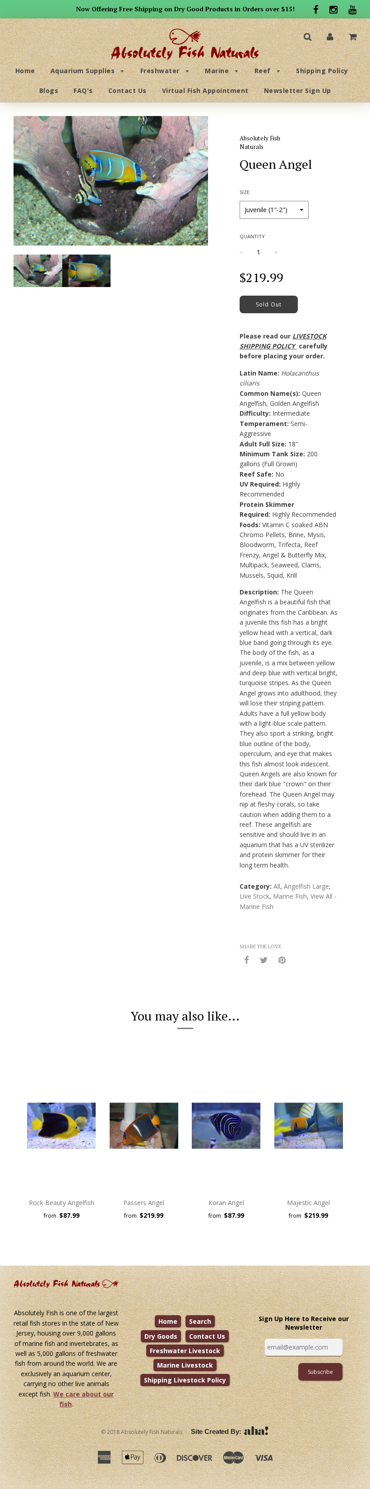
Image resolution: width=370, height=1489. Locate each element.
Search (200, 1321)
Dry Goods (160, 1336)
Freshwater (161, 70)
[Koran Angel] (226, 1125)
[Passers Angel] (144, 1125)
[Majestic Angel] (308, 1125)
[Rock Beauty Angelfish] (61, 1125)
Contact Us (127, 90)
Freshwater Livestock (185, 1350)
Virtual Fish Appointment (205, 90)
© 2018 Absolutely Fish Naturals (141, 1432)
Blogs (49, 90)
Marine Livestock (185, 1365)
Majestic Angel (308, 1202)
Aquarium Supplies (84, 70)
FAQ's (83, 90)
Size (245, 192)
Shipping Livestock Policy (185, 1380)
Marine (218, 70)
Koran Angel (226, 1202)
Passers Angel (143, 1202)
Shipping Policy (322, 70)
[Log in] (330, 36)
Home (25, 70)
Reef (263, 70)
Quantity (252, 236)
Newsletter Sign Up (297, 90)
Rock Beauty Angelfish (61, 1202)
